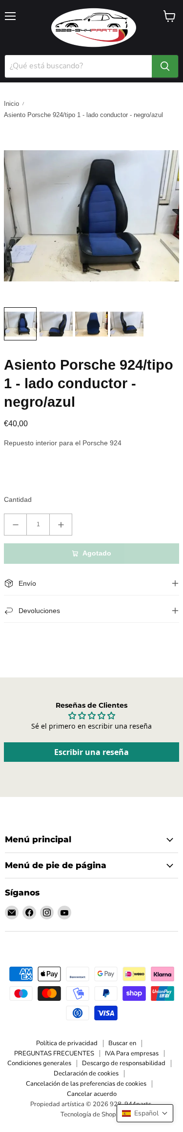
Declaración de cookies (86, 1073)
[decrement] (15, 524)
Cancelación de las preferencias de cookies (86, 1083)
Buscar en (122, 1043)
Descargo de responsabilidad (123, 1063)
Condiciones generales (39, 1063)
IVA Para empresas (132, 1053)
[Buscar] (165, 66)
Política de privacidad (67, 1043)
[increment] (61, 524)
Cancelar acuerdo (92, 1094)
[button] (145, 1113)
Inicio (11, 103)
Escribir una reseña (91, 752)
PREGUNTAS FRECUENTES (54, 1053)
